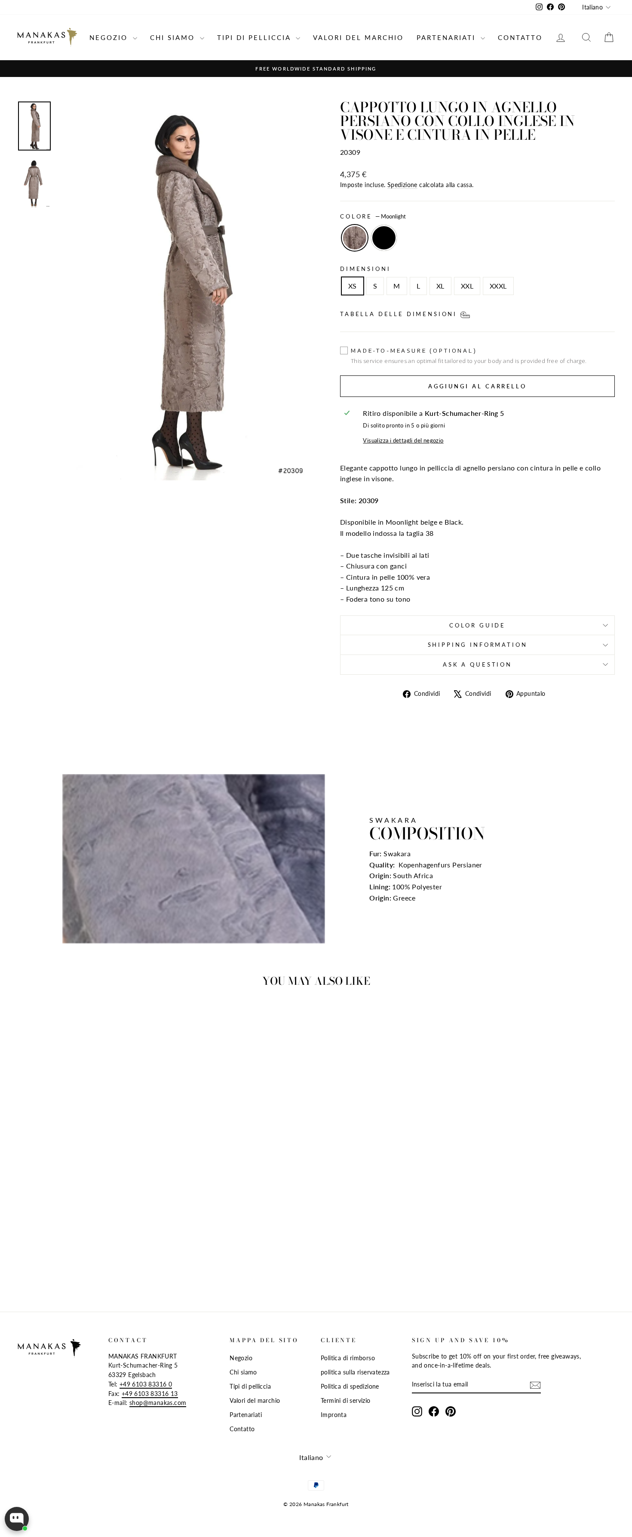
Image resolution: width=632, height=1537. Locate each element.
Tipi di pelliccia (255, 37)
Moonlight (355, 238)
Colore (373, 216)
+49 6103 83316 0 (146, 1384)
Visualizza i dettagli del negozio (403, 440)
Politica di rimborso (348, 1358)
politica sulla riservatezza (355, 1372)
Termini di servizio (346, 1400)
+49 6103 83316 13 (150, 1393)
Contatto (520, 37)
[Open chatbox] (17, 1519)
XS (352, 286)
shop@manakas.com (157, 1402)
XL (440, 286)
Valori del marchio (358, 37)
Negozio (110, 37)
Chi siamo (174, 37)
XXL (467, 286)
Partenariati (448, 37)
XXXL (498, 286)
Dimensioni (365, 268)
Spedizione (402, 184)
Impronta (334, 1414)
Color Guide (477, 625)
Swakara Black (384, 238)
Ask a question (477, 664)
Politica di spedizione (350, 1386)
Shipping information (478, 644)
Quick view (88, 1212)
